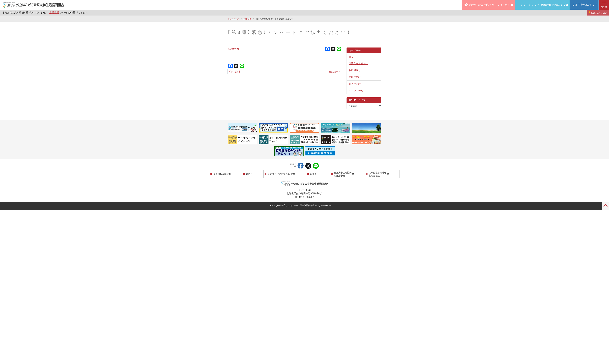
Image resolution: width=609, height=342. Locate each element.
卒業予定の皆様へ (583, 5)
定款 (248, 174)
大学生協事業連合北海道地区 (377, 174)
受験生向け (355, 77)
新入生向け (355, 84)
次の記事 (333, 71)
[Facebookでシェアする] (300, 166)
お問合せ (314, 174)
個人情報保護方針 (222, 174)
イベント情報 (356, 90)
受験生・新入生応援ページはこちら (489, 5)
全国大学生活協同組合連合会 (343, 174)
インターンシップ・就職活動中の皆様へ (541, 5)
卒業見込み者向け (358, 63)
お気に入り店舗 (599, 12)
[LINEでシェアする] (315, 166)
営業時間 (54, 12)
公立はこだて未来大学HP (280, 174)
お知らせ (247, 18)
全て (351, 56)
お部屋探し (355, 70)
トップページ (233, 18)
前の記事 (236, 71)
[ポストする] (308, 166)
